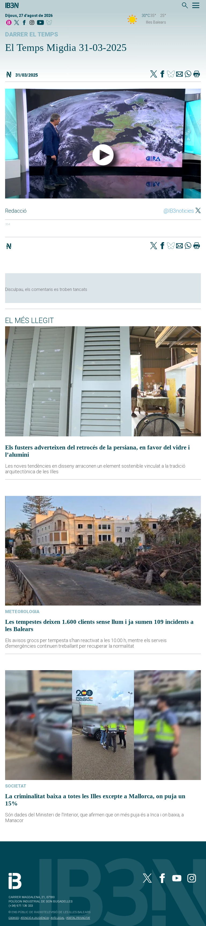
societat (15, 786)
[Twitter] (153, 74)
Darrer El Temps (31, 34)
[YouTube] (40, 23)
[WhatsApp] (188, 74)
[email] (179, 74)
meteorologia (22, 611)
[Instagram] (32, 23)
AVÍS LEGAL (57, 917)
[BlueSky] (50, 23)
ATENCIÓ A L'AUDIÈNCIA (35, 917)
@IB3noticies (179, 211)
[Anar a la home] (9, 23)
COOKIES (14, 917)
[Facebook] (24, 23)
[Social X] (16, 23)
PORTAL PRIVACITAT (78, 917)
